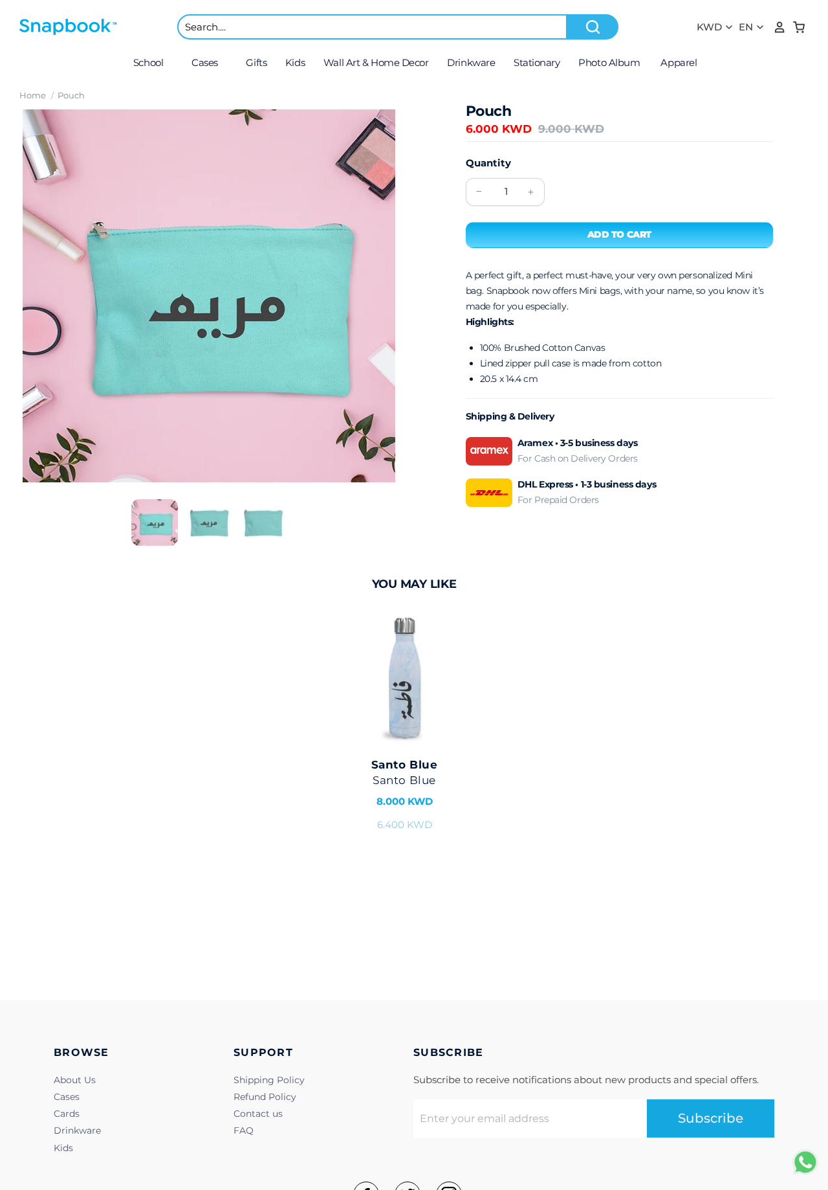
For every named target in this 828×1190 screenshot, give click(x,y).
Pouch (71, 95)
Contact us (258, 1113)
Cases (67, 1097)
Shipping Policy (269, 1080)
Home (32, 95)
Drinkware (77, 1130)
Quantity (488, 163)
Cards (67, 1113)
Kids (63, 1148)
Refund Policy (265, 1097)
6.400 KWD (404, 794)
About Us (75, 1080)
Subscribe (710, 1118)
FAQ (244, 1130)
